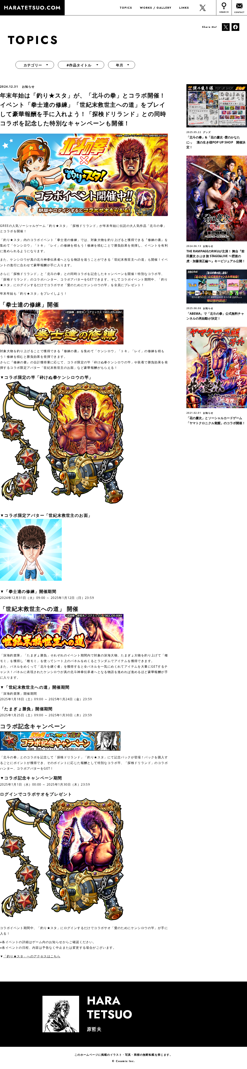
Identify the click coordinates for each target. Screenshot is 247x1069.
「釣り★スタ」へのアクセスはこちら (31, 956)
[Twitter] (226, 27)
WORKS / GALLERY (156, 8)
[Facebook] (235, 27)
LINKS (184, 8)
